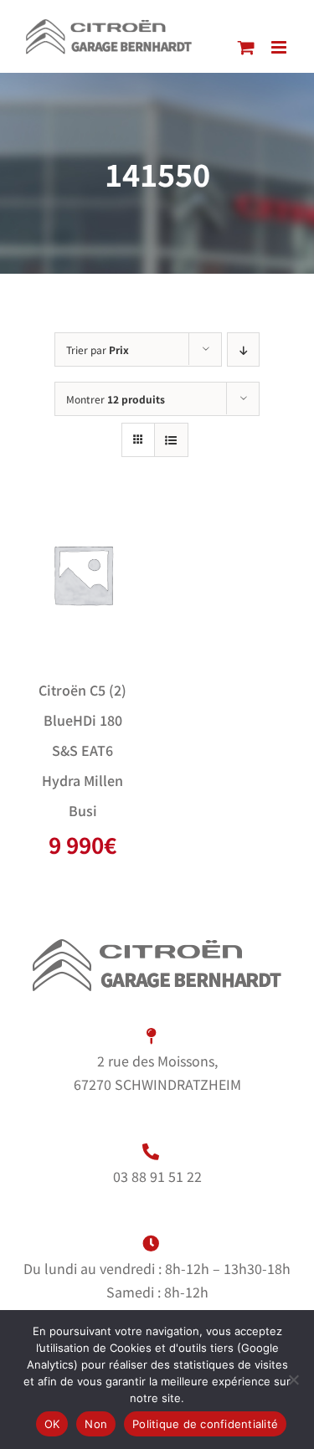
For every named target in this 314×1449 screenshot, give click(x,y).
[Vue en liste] (171, 440)
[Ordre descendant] (243, 349)
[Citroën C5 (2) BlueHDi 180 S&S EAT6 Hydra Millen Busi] (83, 574)
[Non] (293, 1379)
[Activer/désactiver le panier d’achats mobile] (246, 47)
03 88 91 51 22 (157, 1176)
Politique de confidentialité (205, 1424)
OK (52, 1424)
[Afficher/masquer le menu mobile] (280, 47)
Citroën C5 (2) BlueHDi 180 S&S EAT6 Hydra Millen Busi (82, 750)
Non (96, 1424)
